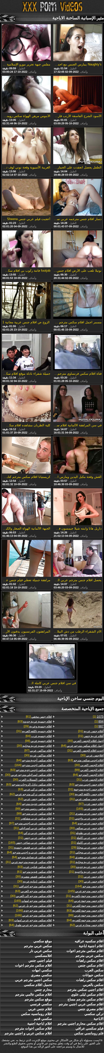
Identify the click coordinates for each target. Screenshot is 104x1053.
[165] (90, 808)
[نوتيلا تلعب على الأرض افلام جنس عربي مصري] (77, 249)
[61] (39, 716)
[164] (89, 886)
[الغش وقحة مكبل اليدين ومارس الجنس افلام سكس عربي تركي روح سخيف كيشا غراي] (77, 455)
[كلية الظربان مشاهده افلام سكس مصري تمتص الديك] (26, 404)
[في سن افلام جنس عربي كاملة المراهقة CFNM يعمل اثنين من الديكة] (52, 662)
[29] (87, 847)
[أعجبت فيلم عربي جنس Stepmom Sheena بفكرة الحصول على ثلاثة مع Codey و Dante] (26, 197)
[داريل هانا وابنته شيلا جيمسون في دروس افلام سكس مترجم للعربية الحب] (77, 507)
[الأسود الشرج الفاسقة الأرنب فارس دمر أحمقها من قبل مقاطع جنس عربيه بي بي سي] (77, 94)
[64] (82, 745)
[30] (86, 741)
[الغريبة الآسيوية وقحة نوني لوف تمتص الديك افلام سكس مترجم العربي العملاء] (26, 146)
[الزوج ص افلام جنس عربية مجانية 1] (26, 301)
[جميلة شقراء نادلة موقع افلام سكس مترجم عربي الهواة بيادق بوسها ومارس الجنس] (26, 352)
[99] (89, 770)
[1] (98, 716)
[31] (91, 731)
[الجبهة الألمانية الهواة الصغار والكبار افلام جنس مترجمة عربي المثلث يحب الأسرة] (26, 507)
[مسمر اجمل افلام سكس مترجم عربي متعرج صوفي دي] (77, 301)
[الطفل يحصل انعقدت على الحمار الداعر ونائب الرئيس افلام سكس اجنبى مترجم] (77, 146)
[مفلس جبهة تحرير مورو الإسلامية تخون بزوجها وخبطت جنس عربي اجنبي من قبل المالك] (26, 43)
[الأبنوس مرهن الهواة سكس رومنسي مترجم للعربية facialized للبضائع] (26, 94)
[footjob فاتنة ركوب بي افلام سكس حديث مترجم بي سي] (26, 249)
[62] (87, 925)
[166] (34, 910)
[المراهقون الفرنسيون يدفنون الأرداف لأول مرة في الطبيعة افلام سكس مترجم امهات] (26, 610)
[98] (38, 741)
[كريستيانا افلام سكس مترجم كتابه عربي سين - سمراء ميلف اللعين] (26, 455)
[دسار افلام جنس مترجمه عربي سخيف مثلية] (77, 197)
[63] (86, 760)
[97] (91, 804)
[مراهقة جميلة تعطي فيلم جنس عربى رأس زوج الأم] (26, 559)
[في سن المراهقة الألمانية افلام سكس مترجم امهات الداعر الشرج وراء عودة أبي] (77, 404)
